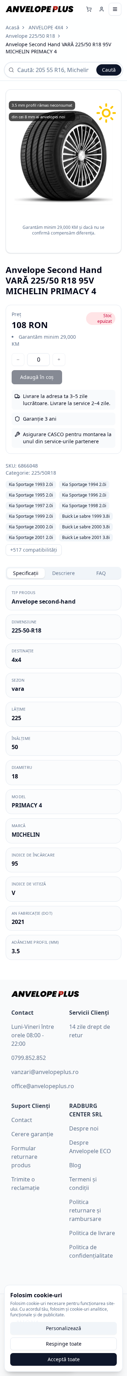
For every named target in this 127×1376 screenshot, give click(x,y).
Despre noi (83, 1128)
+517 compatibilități (33, 549)
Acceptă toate (64, 1359)
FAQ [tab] (101, 573)
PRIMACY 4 (27, 805)
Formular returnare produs (24, 1156)
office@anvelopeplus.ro (42, 1086)
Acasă (12, 27)
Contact (21, 1120)
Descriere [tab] (63, 573)
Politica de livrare (92, 1233)
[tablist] (63, 573)
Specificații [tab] (25, 573)
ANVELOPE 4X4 (46, 27)
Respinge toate (63, 1343)
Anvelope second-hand (43, 601)
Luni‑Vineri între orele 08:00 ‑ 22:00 (32, 1035)
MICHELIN (26, 834)
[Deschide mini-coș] (89, 9)
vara (18, 689)
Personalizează (63, 1328)
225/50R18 (43, 472)
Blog (75, 1165)
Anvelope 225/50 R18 (30, 35)
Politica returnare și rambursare (85, 1210)
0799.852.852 (28, 1058)
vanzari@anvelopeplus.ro (45, 1072)
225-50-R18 (26, 630)
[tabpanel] (63, 772)
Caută (109, 69)
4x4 (16, 660)
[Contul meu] (101, 9)
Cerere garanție (32, 1134)
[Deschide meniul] (115, 9)
